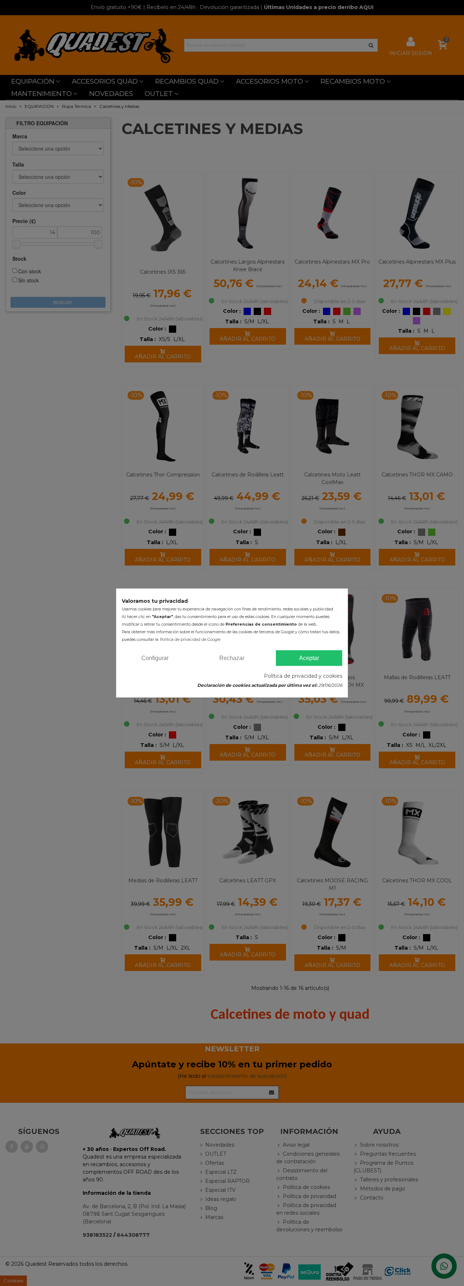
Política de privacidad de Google (190, 639)
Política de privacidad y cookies (303, 676)
